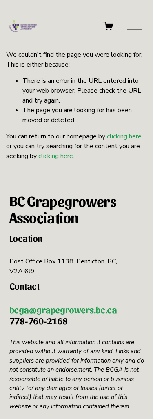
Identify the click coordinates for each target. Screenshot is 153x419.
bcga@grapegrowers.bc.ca (63, 309)
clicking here (124, 136)
